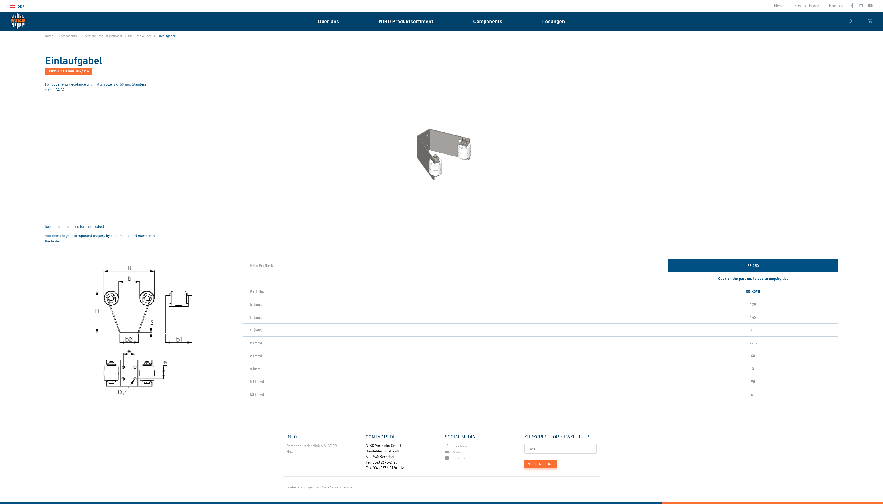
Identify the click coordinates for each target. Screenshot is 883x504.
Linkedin (458, 458)
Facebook (459, 446)
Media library (806, 6)
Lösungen (553, 21)
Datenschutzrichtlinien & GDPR (311, 446)
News (779, 6)
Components (487, 21)
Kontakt (836, 6)
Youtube (458, 452)
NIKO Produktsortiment (406, 21)
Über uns (328, 21)
